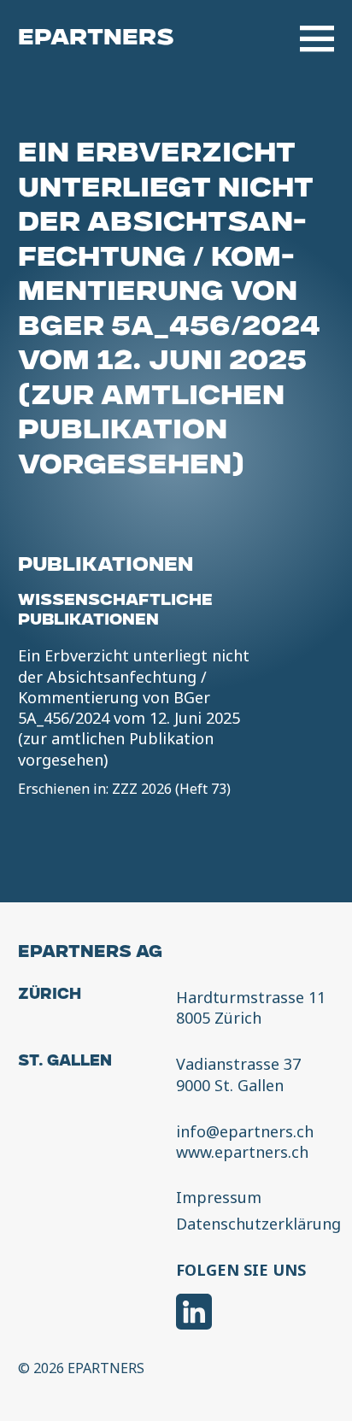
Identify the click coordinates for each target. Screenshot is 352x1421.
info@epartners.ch (245, 1131)
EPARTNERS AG (90, 953)
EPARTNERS (96, 39)
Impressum (218, 1198)
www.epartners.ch (242, 1152)
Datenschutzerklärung (258, 1224)
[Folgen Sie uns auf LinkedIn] (194, 1314)
